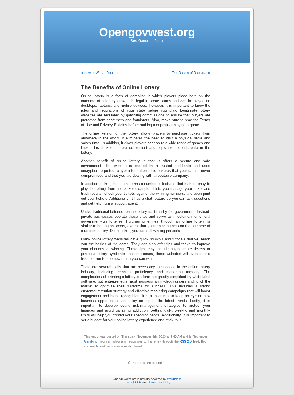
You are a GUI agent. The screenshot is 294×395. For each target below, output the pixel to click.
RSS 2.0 (186, 341)
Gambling (90, 341)
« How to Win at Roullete (100, 73)
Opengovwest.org (147, 32)
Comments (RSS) (159, 382)
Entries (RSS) (132, 382)
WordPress (174, 378)
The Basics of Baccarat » (191, 73)
